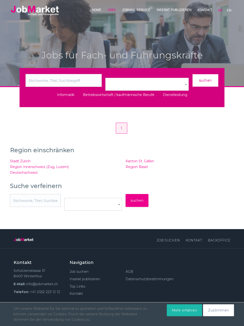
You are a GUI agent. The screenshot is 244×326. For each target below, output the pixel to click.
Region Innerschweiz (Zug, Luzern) (39, 167)
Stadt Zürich (20, 161)
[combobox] (147, 84)
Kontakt (205, 10)
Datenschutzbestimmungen (149, 279)
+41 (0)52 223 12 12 (45, 292)
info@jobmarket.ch (42, 284)
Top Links (77, 286)
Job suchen (168, 240)
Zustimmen (218, 310)
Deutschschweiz (24, 172)
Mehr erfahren (184, 310)
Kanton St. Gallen (140, 161)
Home (96, 10)
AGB (129, 271)
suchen (205, 80)
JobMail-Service (136, 10)
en (229, 10)
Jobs (111, 10)
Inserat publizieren (174, 10)
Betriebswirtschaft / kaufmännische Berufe (118, 95)
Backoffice (219, 240)
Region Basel (137, 167)
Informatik (65, 95)
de (220, 10)
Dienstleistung (175, 95)
